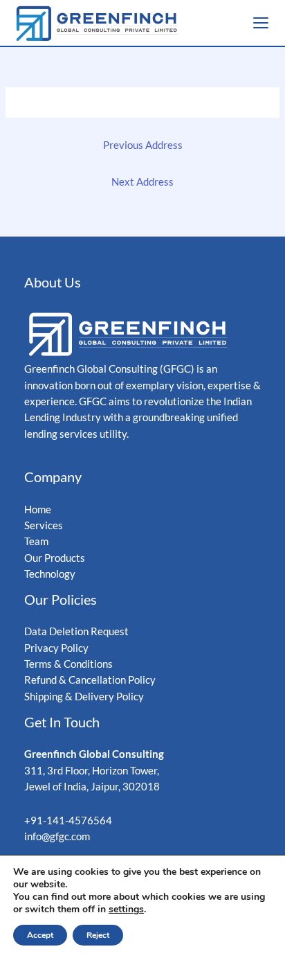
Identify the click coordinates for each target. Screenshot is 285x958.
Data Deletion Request (76, 631)
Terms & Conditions (69, 664)
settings (126, 909)
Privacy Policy (56, 648)
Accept (40, 935)
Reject (97, 935)
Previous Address (143, 145)
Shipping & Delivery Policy (84, 696)
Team (36, 541)
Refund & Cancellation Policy (90, 680)
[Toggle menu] (261, 23)
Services (43, 525)
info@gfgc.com (57, 836)
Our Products (54, 558)
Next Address (142, 182)
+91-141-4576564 (68, 820)
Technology (49, 574)
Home (37, 509)
